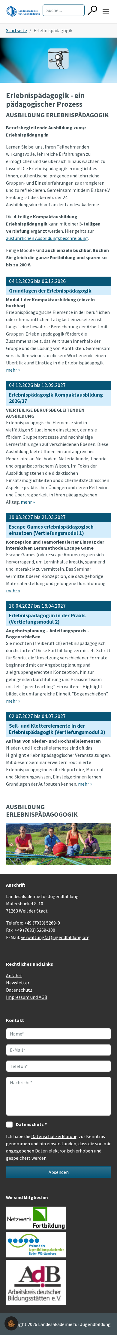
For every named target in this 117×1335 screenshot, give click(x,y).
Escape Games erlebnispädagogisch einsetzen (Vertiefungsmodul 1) (51, 529)
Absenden (59, 1172)
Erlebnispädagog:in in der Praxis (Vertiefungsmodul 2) (47, 618)
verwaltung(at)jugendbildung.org (55, 937)
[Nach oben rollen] (104, 1322)
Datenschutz (19, 990)
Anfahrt (14, 975)
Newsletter (17, 983)
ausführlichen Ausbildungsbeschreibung (47, 238)
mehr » (13, 370)
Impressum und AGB (26, 997)
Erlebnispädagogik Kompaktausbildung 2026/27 (56, 397)
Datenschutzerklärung (54, 1136)
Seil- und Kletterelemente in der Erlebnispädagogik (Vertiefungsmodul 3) (57, 729)
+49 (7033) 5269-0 (42, 923)
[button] (11, 1323)
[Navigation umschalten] (106, 11)
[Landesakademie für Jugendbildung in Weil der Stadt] (23, 11)
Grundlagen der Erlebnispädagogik (50, 290)
